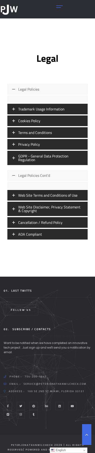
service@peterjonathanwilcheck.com (55, 384)
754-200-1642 (35, 376)
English (60, 450)
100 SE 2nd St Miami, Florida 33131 (55, 391)
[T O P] (86, 434)
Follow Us (21, 310)
